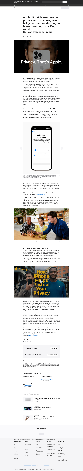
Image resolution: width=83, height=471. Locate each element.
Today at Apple (38, 445)
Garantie (59, 456)
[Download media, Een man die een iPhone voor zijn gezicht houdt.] (59, 74)
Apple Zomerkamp (39, 448)
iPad (14, 445)
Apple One (26, 449)
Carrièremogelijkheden (61, 454)
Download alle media (52, 354)
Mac (14, 444)
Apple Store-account (28, 444)
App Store (26, 456)
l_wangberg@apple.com (27, 385)
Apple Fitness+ (27, 455)
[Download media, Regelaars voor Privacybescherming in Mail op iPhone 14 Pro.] (59, 175)
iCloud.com (26, 445)
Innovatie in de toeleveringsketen (61, 448)
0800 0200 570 (46, 465)
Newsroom (17, 8)
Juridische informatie (45, 469)
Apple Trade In (38, 453)
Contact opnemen (61, 462)
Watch (15, 448)
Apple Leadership (61, 453)
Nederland (67, 468)
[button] (52, 2)
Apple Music (27, 452)
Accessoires (16, 454)
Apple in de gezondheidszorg (51, 453)
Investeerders (60, 457)
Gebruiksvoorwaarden (30, 469)
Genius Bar (37, 444)
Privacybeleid (16, 469)
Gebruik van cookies (22, 469)
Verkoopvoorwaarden (38, 469)
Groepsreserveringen (39, 447)
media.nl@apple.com (27, 377)
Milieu (59, 444)
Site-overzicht (52, 469)
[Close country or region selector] (68, 2)
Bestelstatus (38, 454)
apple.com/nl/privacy (33, 335)
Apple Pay (15, 459)
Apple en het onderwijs (50, 448)
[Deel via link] (30, 37)
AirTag (15, 453)
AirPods (15, 450)
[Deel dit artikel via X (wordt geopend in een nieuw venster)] (26, 37)
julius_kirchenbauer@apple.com (47, 379)
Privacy (59, 445)
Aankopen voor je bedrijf (51, 444)
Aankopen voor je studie (51, 449)
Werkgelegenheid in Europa (62, 460)
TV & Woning (16, 451)
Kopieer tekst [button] (53, 348)
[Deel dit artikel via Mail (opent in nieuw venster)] (28, 37)
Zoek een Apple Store (27, 465)
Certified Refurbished (39, 451)
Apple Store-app (38, 450)
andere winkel (34, 465)
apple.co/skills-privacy (41, 194)
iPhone (15, 447)
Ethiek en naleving (61, 459)
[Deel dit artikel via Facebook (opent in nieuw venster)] (24, 37)
